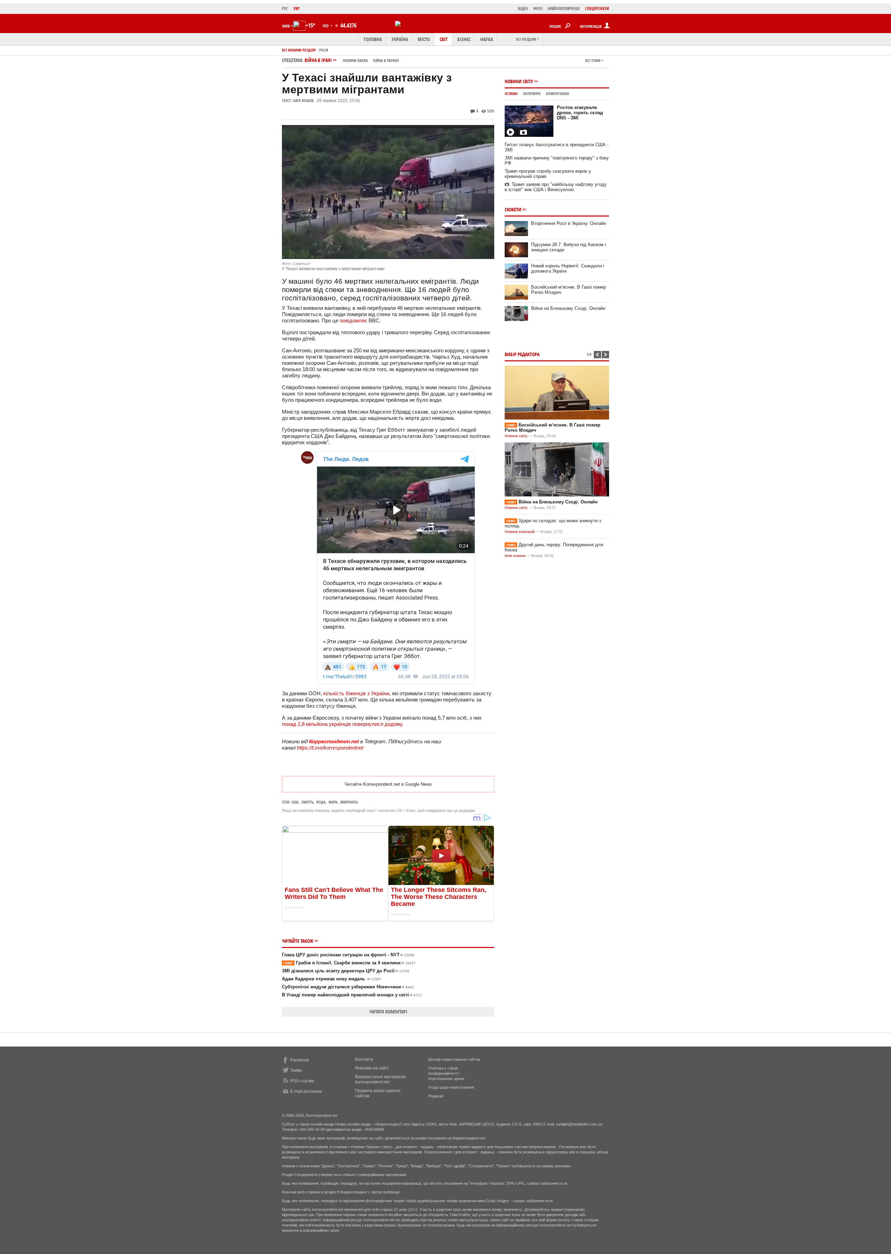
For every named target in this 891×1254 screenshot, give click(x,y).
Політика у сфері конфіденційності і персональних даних (446, 1073)
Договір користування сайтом (454, 1059)
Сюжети (513, 209)
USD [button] (326, 25)
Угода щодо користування (451, 1087)
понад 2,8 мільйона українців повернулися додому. (342, 724)
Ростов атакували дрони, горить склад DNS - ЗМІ (580, 112)
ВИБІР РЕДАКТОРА (522, 354)
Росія (323, 50)
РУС (285, 8)
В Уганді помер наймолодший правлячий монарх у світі (352, 994)
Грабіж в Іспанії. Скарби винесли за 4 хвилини (349, 962)
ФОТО (538, 8)
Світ (444, 39)
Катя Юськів (303, 100)
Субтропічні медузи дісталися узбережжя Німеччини (348, 986)
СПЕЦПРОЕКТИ (597, 8)
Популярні (532, 93)
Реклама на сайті (372, 1068)
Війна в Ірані (352, 60)
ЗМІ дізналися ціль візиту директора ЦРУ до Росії (346, 970)
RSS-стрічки (302, 1081)
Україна (400, 39)
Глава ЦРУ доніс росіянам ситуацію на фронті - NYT (348, 954)
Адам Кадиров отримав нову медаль (331, 978)
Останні (511, 93)
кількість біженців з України (356, 693)
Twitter (296, 1070)
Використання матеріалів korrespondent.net (380, 1079)
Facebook (299, 1060)
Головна (373, 39)
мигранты (349, 802)
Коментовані (557, 93)
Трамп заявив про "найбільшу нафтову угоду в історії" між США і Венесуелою (556, 187)
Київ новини (515, 556)
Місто (424, 39)
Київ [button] (286, 26)
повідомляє (353, 320)
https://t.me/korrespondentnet (330, 748)
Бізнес (464, 39)
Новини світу (519, 81)
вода (320, 802)
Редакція (435, 1096)
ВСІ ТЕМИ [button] (592, 60)
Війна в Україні (386, 60)
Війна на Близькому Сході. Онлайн (568, 308)
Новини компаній (520, 532)
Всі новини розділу (299, 50)
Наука (486, 39)
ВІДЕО (523, 8)
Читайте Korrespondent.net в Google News (388, 784)
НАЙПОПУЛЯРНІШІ (564, 8)
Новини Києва (355, 60)
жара (333, 802)
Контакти (364, 1059)
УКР (296, 8)
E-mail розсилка (306, 1091)
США (294, 802)
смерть (307, 802)
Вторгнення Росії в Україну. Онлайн (568, 223)
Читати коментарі (388, 1011)
